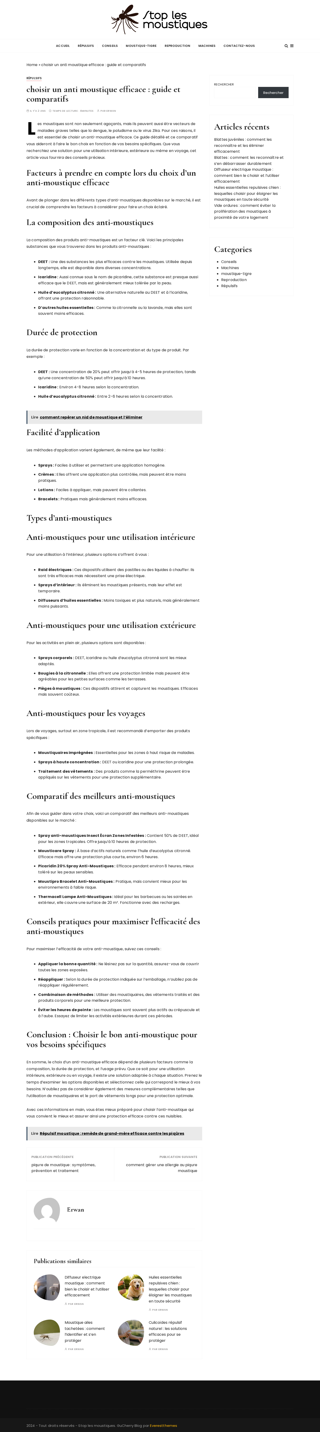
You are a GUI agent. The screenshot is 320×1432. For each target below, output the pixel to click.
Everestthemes (163, 1425)
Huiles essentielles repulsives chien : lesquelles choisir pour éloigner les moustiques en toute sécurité (170, 1289)
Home (32, 64)
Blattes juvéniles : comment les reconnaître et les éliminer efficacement (243, 145)
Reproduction (177, 46)
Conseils (110, 46)
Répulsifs (86, 46)
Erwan (111, 111)
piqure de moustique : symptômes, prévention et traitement (63, 1168)
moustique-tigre (141, 46)
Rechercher (224, 84)
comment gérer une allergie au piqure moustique (161, 1168)
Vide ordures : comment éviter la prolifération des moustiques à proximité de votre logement (244, 211)
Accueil (63, 46)
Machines (207, 46)
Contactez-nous (239, 46)
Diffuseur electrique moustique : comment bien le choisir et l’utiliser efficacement (247, 175)
